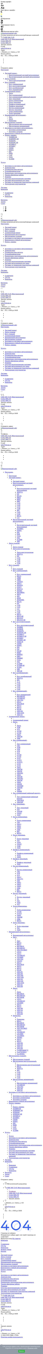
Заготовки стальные (15, 131)
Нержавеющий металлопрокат (15, 115)
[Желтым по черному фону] (1, 14)
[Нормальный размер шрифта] (2, 5)
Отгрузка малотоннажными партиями (18, 178)
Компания (4, 189)
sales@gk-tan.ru (6, 48)
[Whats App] (5, 211)
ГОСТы (7, 194)
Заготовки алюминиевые (17, 130)
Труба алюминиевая (15, 111)
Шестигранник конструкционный (20, 124)
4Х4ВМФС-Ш (14, 139)
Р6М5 (11, 153)
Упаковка (8, 177)
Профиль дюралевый (16, 106)
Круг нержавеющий (15, 89)
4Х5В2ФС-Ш (13, 142)
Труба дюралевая (14, 113)
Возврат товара (6, 1249)
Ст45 (10, 155)
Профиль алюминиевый (17, 104)
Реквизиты (8, 196)
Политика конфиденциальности (12, 1337)
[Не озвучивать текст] (2, 29)
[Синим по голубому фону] (1, 17)
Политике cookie (32, 1348)
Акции (3, 202)
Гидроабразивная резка (12, 171)
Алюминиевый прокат (13, 91)
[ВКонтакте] (5, 207)
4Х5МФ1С (12, 144)
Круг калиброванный (16, 88)
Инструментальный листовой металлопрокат (24, 77)
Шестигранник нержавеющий (19, 126)
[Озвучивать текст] (2, 27)
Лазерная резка (10, 168)
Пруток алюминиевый (16, 108)
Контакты (4, 200)
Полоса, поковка (10, 135)
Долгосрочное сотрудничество (15, 184)
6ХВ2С (11, 150)
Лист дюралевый (14, 99)
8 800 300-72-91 (9, 37)
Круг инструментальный (17, 86)
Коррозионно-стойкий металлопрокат (18, 133)
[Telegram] (5, 209)
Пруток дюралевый (15, 110)
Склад (3, 203)
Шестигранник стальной (13, 122)
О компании (9, 193)
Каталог (3, 1251)
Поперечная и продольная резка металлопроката (21, 173)
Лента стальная (10, 79)
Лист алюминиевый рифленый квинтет (22, 97)
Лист (10, 117)
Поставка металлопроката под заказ (17, 180)
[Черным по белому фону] (1, 12)
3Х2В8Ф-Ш (13, 137)
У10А (11, 157)
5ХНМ (11, 148)
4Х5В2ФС (12, 141)
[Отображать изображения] (2, 20)
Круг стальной (10, 82)
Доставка (4, 187)
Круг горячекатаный (16, 84)
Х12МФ (11, 159)
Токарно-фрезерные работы (14, 175)
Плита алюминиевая (16, 100)
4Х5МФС (12, 146)
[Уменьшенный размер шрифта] (2, 3)
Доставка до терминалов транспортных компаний (22, 182)
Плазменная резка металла (14, 169)
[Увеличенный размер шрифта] (2, 8)
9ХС (10, 151)
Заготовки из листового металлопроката (19, 128)
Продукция (4, 70)
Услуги (3, 162)
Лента (11, 93)
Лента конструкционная (17, 80)
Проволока (12, 120)
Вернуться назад (6, 1238)
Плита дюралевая (15, 102)
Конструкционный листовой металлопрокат (24, 75)
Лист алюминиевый (15, 95)
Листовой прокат (11, 73)
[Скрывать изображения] (2, 23)
